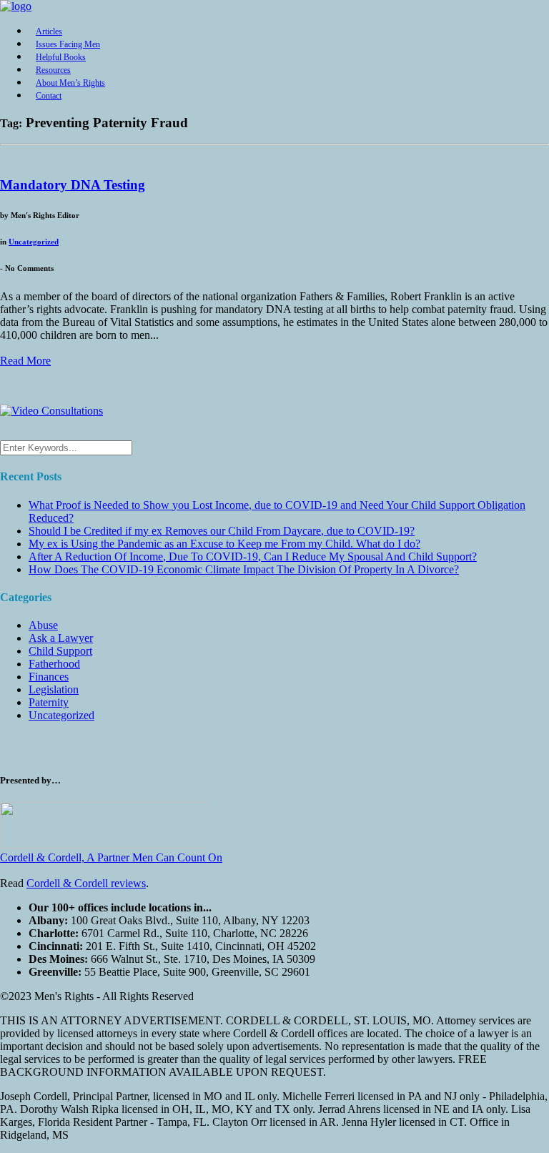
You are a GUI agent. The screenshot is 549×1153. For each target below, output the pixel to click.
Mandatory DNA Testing (72, 184)
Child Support (60, 651)
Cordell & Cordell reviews (86, 883)
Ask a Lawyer (61, 638)
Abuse (43, 625)
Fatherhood (54, 664)
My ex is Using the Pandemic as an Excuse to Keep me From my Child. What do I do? (224, 544)
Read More (25, 361)
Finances (49, 676)
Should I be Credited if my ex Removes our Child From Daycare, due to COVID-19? (222, 531)
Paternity (49, 702)
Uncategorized (34, 241)
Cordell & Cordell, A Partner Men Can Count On (111, 857)
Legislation (54, 689)
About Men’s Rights (70, 83)
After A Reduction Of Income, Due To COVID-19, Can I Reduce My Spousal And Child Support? (253, 556)
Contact (48, 96)
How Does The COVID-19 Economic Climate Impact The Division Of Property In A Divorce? (244, 569)
